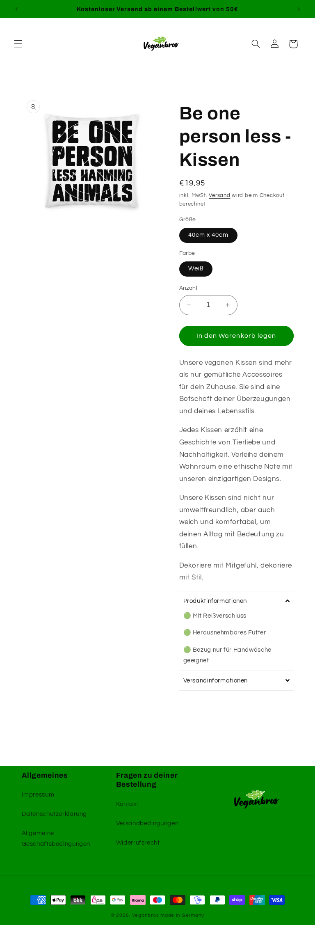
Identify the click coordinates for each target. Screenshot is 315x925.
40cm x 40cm (208, 235)
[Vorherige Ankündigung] (16, 9)
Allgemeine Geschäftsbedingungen (56, 838)
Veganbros (145, 915)
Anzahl (188, 288)
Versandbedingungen (147, 823)
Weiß (195, 269)
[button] (18, 43)
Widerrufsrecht (138, 843)
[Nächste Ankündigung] (299, 9)
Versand (219, 195)
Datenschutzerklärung (54, 814)
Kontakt (127, 804)
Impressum (38, 795)
